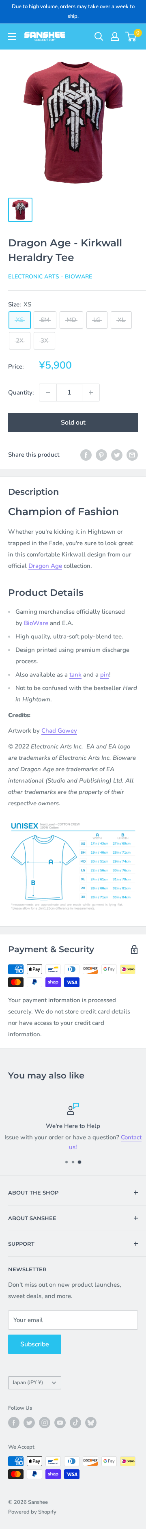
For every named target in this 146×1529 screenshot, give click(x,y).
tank (75, 675)
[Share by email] (132, 454)
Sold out (73, 422)
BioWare (36, 623)
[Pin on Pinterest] (101, 454)
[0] (131, 36)
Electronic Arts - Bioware (50, 276)
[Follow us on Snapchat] (91, 1422)
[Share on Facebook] (86, 454)
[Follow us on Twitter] (29, 1422)
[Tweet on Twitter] (116, 454)
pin (104, 675)
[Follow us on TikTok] (75, 1422)
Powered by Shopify (32, 1512)
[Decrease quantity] (47, 392)
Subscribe (34, 1344)
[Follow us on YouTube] (60, 1422)
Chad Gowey (59, 731)
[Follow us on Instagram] (44, 1422)
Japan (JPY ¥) (28, 1382)
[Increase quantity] (90, 392)
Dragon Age (45, 566)
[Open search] (98, 36)
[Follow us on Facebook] (13, 1422)
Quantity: (21, 392)
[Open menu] (12, 36)
